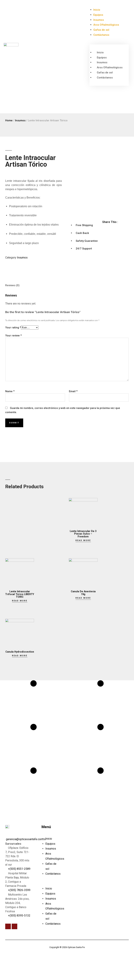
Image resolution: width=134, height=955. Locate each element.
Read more (83, 540)
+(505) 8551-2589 (18, 868)
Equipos (98, 14)
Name (9, 391)
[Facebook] (8, 926)
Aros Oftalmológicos (106, 24)
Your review (13, 335)
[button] (109, 42)
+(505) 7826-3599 (18, 890)
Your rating (13, 327)
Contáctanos (101, 34)
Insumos (98, 19)
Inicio (96, 9)
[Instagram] (14, 926)
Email (73, 391)
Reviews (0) (12, 285)
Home (9, 120)
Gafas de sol (101, 29)
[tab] (12, 285)
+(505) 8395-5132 (18, 915)
